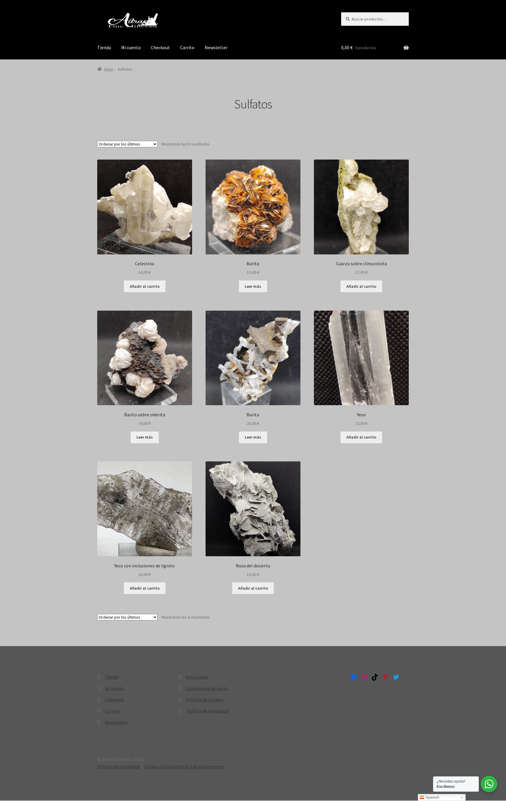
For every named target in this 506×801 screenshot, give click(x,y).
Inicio (108, 69)
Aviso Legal (197, 677)
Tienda (104, 47)
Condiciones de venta (207, 688)
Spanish (431, 797)
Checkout (160, 47)
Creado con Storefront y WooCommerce (184, 766)
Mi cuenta (131, 47)
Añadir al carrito (145, 286)
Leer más (253, 286)
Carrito (187, 47)
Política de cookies (204, 699)
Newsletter (216, 47)
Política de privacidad (207, 711)
